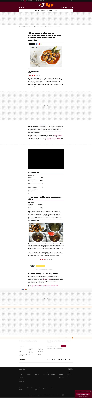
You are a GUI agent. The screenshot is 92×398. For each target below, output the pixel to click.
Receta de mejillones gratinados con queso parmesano (44, 286)
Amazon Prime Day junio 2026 (23, 355)
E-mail (72, 7)
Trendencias (61, 374)
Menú (19, 7)
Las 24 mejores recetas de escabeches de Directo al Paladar (45, 285)
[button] (35, 71)
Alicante (60, 26)
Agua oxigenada (50, 26)
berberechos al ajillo (46, 279)
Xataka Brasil (21, 389)
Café (38, 26)
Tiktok (64, 7)
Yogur (45, 26)
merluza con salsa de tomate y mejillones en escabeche (51, 140)
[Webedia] (22, 369)
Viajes (20, 348)
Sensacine (37, 374)
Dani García (31, 26)
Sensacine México (38, 387)
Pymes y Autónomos (68, 376)
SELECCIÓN (49, 10)
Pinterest (63, 359)
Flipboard (39, 44)
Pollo (20, 351)
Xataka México (21, 387)
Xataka (20, 374)
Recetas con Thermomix (21, 346)
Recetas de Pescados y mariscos (45, 289)
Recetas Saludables (31, 352)
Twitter (38, 44)
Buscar (24, 7)
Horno (30, 354)
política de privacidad (59, 348)
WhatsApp (61, 7)
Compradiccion (61, 377)
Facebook (70, 7)
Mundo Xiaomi (21, 381)
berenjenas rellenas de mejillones (54, 138)
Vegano (35, 26)
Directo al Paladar (46, 374)
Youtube (66, 7)
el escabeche (43, 125)
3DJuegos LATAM (30, 387)
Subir (69, 369)
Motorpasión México (53, 388)
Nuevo (22, 7)
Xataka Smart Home (21, 379)
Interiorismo (55, 26)
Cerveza (27, 26)
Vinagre (54, 289)
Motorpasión (53, 374)
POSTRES (37, 10)
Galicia (58, 289)
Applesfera (21, 377)
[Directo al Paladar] (46, 5)
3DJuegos (28, 374)
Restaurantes (40, 351)
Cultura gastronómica (40, 349)
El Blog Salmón (69, 374)
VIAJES (43, 10)
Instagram (68, 7)
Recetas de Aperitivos (35, 289)
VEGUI (55, 10)
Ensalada (41, 26)
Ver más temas (22, 359)
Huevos (39, 354)
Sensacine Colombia (37, 390)
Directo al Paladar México (46, 388)
